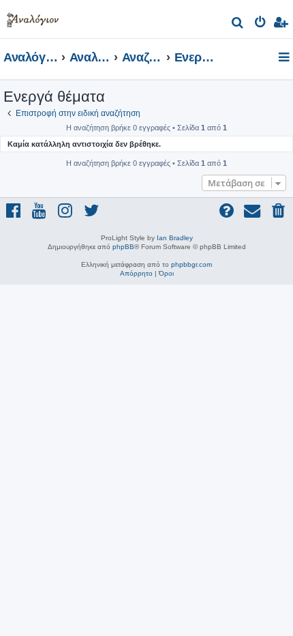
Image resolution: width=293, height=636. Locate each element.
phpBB (123, 246)
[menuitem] (238, 24)
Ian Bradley (175, 238)
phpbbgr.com (191, 264)
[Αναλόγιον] (33, 17)
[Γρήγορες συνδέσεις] (285, 58)
